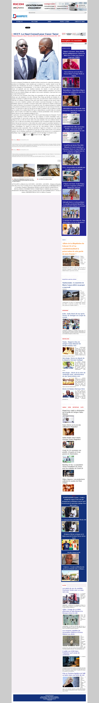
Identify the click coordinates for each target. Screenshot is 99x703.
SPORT (49, 21)
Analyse (30, 190)
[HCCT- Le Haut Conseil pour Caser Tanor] (36, 37)
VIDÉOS (47, 189)
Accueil (27, 134)
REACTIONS (37, 185)
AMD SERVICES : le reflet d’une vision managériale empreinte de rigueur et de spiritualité (74, 110)
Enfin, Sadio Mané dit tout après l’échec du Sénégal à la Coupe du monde (73, 315)
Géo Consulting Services (27, 185)
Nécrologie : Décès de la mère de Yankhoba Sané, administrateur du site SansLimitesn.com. (73, 374)
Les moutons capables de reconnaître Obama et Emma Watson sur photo (72, 632)
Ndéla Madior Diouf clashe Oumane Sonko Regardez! (71, 438)
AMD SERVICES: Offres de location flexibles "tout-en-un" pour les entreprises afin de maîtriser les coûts (74, 129)
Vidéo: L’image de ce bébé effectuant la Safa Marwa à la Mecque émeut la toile (72, 611)
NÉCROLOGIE (24, 190)
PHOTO (47, 187)
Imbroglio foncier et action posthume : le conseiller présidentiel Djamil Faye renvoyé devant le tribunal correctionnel (73, 204)
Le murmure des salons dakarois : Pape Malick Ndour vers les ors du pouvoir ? (74, 221)
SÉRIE (69, 407)
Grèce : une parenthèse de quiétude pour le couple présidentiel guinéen (73, 168)
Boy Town (17, 185)
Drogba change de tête (74, 552)
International (31, 187)
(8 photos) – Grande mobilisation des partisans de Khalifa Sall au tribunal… (74, 568)
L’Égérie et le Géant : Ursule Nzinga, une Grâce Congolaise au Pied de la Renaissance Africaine (73, 186)
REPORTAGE (76, 407)
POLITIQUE (34, 21)
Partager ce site (18, 28)
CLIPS (82, 407)
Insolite (35, 190)
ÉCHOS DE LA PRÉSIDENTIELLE (51, 185)
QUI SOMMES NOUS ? (49, 190)
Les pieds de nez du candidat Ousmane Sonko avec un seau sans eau (73, 590)
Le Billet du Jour (24, 184)
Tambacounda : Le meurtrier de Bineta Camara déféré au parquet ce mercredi (73, 285)
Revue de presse (54, 189)
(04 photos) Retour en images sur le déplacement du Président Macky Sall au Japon (73, 536)
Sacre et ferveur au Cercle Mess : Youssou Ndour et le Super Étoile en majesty (74, 74)
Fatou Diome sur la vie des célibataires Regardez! (71, 426)
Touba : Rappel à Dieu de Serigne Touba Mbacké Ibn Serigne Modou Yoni (71, 343)
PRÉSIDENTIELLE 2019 (32, 192)
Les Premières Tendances (21, 187)
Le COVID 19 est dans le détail (45, 179)
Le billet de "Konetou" (45, 192)
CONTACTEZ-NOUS (80, 21)
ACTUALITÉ (19, 21)
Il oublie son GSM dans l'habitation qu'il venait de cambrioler (71, 653)
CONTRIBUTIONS (29, 189)
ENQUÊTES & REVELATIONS (69, 279)
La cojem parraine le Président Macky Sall (74, 520)
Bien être (40, 190)
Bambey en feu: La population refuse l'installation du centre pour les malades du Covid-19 (72, 466)
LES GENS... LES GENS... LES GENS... (39, 184)
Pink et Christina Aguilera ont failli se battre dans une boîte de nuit (73, 674)
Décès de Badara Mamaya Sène (73, 389)
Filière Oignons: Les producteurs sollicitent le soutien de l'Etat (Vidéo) (73, 481)
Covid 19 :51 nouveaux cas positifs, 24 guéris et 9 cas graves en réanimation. (71, 452)
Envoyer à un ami (37, 134)
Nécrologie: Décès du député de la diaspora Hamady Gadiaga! (73, 359)
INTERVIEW (15, 190)
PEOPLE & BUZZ (64, 21)
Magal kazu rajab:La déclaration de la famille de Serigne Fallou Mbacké (73, 412)
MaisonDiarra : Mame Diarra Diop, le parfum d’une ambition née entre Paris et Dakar (74, 92)
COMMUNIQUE (39, 189)
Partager (47, 134)
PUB (57, 190)
